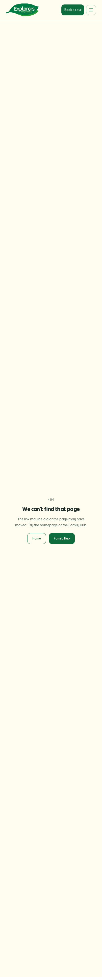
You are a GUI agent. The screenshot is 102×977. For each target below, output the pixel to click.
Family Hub (62, 538)
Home (36, 538)
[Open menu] (91, 10)
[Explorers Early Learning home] (22, 9)
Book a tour (72, 10)
